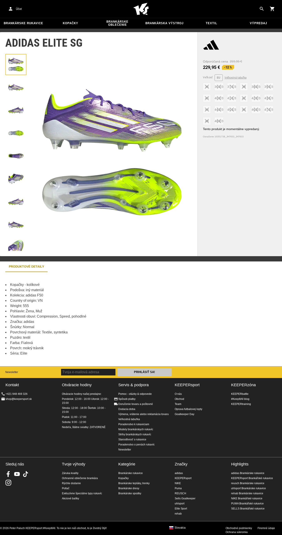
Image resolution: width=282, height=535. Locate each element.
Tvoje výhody (73, 464)
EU (219, 77)
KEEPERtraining (241, 404)
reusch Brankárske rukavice (247, 483)
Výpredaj (258, 23)
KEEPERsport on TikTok (25, 474)
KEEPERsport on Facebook (8, 474)
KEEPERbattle (240, 393)
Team (178, 404)
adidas (179, 473)
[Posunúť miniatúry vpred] (16, 245)
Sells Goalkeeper (185, 498)
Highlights (240, 464)
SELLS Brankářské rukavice (248, 508)
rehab (178, 513)
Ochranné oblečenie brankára (80, 478)
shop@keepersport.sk (19, 399)
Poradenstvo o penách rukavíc (136, 444)
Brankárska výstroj (164, 23)
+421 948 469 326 (17, 393)
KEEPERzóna (243, 385)
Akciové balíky (70, 498)
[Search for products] (261, 8)
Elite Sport (181, 508)
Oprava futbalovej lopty (188, 409)
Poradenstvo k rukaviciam (133, 424)
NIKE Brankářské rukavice (246, 498)
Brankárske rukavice (23, 23)
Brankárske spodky (129, 493)
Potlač (65, 488)
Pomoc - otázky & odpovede (135, 393)
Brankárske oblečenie (117, 23)
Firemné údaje (266, 528)
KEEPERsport (187, 385)
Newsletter (11, 372)
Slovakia (180, 527)
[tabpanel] (77, 319)
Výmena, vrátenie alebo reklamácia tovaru (143, 414)
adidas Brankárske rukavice (247, 473)
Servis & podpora (133, 385)
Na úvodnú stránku (141, 9)
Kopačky (70, 23)
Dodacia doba (126, 409)
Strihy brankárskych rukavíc (134, 434)
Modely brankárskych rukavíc (135, 429)
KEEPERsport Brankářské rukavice (252, 478)
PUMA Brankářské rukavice (247, 503)
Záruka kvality (70, 473)
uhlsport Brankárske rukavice (248, 488)
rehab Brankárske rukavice (247, 493)
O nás (178, 393)
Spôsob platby (126, 399)
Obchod (179, 399)
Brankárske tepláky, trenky (134, 483)
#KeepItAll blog (240, 399)
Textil (211, 23)
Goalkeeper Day (184, 414)
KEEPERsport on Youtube (17, 474)
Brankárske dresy (128, 488)
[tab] (15, 64)
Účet (19, 9)
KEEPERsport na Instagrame (8, 482)
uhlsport (179, 503)
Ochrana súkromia (237, 532)
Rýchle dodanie (71, 483)
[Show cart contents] (272, 8)
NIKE (178, 483)
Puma (178, 488)
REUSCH (180, 493)
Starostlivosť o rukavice (132, 439)
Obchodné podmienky (239, 528)
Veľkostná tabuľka (235, 77)
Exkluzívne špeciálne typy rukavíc (82, 493)
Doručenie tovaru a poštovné (135, 404)
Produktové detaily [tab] (26, 266)
